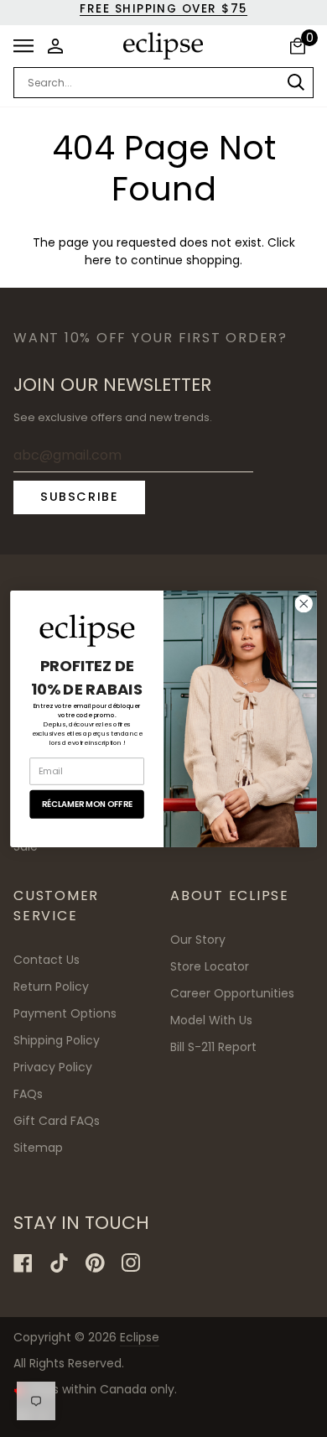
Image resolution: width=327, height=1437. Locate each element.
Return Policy (51, 986)
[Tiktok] (59, 1263)
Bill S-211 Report (213, 1047)
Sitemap (38, 1147)
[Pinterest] (95, 1263)
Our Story (198, 939)
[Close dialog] (304, 603)
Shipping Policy (56, 1040)
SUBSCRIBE (79, 496)
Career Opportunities (232, 993)
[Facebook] (23, 1263)
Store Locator (209, 966)
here (98, 260)
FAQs (28, 1094)
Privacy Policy (52, 1067)
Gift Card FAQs (56, 1120)
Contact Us (46, 959)
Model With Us (211, 1020)
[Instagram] (131, 1263)
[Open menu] (28, 46)
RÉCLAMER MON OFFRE (87, 804)
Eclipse (139, 1337)
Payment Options (65, 1013)
